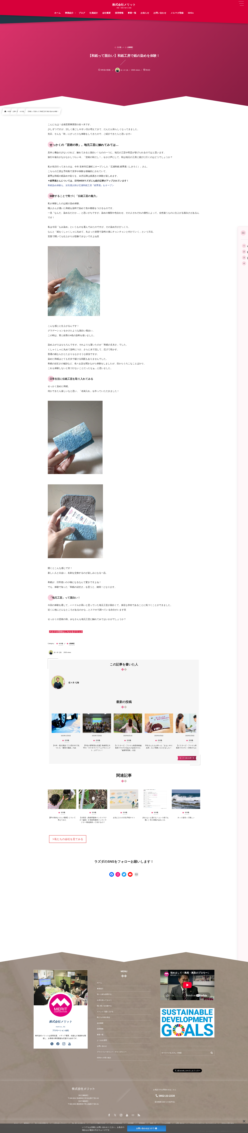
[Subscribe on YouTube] (69, 1044)
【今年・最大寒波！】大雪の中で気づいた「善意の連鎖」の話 (65, 747)
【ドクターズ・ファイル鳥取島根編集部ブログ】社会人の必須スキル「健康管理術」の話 (127, 748)
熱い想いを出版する (104, 1006)
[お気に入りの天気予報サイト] (124, 799)
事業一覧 (100, 1035)
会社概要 (100, 1023)
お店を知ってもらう (104, 1000)
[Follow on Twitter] (52, 1044)
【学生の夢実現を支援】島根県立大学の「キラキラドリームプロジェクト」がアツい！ (97, 748)
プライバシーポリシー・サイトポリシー (112, 1052)
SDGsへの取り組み (104, 1058)
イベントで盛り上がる (105, 1012)
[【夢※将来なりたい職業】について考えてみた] (62, 799)
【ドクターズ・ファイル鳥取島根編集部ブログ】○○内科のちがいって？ (190, 747)
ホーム (99, 983)
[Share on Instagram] (64, 1044)
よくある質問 (102, 1040)
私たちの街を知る (103, 1017)
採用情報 (100, 1029)
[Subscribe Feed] (139, 1115)
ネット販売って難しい (186, 818)
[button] (66, 631)
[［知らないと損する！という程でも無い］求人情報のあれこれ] (155, 799)
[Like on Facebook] (58, 1044)
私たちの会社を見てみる (68, 839)
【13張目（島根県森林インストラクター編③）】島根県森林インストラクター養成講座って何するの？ (93, 820)
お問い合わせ (102, 1046)
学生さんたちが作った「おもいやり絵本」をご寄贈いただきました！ (159, 747)
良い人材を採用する (104, 994)
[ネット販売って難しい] (186, 799)
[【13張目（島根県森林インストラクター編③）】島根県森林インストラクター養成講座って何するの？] (93, 799)
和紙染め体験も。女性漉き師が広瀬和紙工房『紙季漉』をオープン (81, 185)
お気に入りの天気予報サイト (124, 818)
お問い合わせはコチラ (145, 1128)
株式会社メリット (124, 4)
